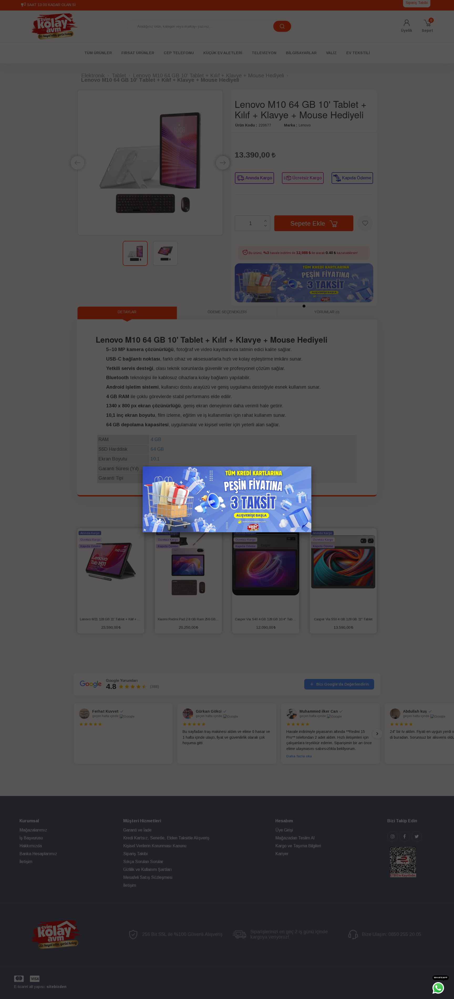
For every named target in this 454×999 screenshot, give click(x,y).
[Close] (311, 466)
